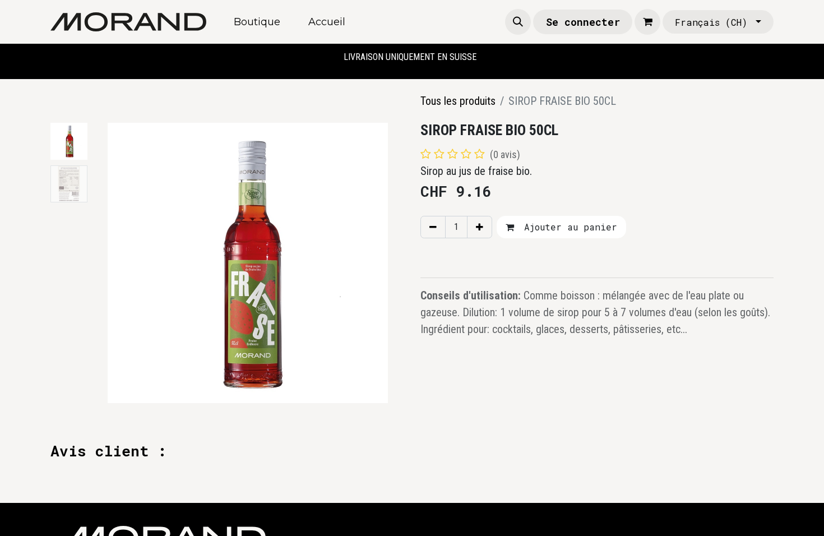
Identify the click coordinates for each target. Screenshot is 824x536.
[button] (518, 22)
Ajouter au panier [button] (568, 227)
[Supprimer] (433, 227)
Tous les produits (458, 101)
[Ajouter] (479, 227)
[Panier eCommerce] (647, 22)
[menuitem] (257, 22)
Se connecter (583, 22)
